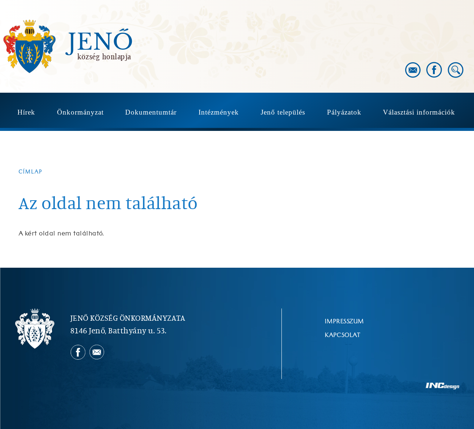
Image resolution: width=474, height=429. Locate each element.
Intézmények (218, 112)
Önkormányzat (80, 112)
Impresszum (344, 321)
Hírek (26, 112)
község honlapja (104, 56)
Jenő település (283, 112)
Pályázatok (344, 112)
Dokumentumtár (151, 112)
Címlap (31, 172)
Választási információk (419, 112)
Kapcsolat (342, 335)
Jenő (101, 42)
